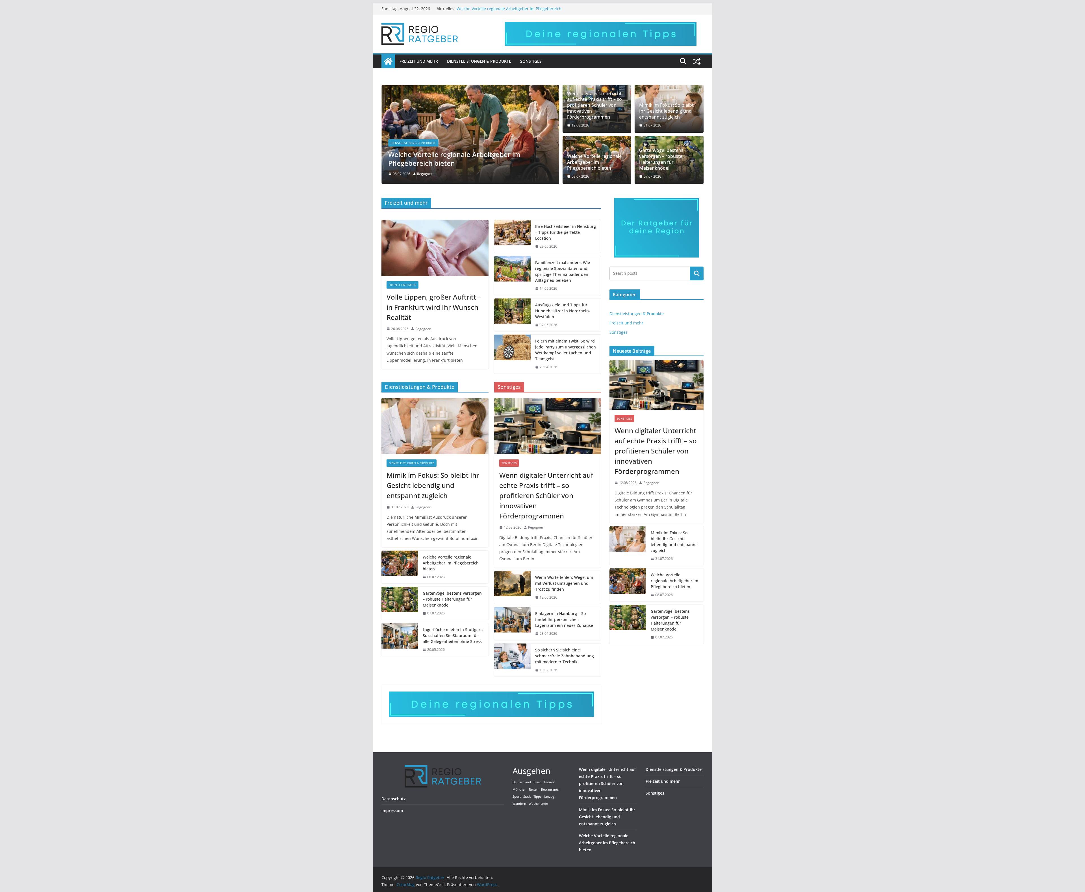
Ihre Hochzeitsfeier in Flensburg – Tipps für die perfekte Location (565, 232)
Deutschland (522, 782)
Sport (517, 797)
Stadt (527, 797)
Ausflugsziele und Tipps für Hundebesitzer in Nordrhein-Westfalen (562, 310)
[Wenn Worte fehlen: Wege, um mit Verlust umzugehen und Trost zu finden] (512, 587)
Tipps (537, 797)
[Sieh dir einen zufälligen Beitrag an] (697, 61)
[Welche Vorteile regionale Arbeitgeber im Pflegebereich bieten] (470, 89)
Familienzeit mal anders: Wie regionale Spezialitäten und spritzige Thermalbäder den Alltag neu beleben (562, 271)
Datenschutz (393, 798)
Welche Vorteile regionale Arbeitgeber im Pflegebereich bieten (454, 159)
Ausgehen (531, 771)
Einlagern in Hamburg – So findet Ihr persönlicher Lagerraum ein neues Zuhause (564, 619)
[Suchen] (697, 273)
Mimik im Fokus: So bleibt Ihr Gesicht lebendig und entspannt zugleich (666, 111)
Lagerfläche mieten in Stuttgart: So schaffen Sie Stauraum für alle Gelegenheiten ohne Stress (453, 635)
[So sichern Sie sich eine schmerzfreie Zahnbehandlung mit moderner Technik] (512, 660)
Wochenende (538, 804)
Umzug (549, 797)
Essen (537, 782)
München (519, 789)
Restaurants (550, 789)
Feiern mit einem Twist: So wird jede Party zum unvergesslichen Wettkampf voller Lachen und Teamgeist (565, 349)
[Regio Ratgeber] (388, 61)
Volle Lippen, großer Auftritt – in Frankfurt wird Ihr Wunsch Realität (434, 307)
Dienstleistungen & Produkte (479, 61)
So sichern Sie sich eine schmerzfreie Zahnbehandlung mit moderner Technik (564, 655)
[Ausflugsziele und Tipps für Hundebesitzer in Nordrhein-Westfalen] (512, 314)
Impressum (392, 810)
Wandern (519, 804)
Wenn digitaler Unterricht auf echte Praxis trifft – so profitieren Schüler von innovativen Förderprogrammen (594, 105)
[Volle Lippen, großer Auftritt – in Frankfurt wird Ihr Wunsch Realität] (435, 248)
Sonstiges (531, 61)
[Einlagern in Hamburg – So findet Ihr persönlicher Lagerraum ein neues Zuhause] (512, 623)
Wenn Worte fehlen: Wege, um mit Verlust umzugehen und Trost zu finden (564, 583)
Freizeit (549, 782)
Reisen (534, 789)
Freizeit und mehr (419, 61)
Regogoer (424, 173)
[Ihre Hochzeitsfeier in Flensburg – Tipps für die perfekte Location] (512, 236)
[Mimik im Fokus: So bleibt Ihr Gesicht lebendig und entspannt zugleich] (435, 426)
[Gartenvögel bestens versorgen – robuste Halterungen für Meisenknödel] (399, 603)
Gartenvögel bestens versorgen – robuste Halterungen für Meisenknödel (661, 159)
